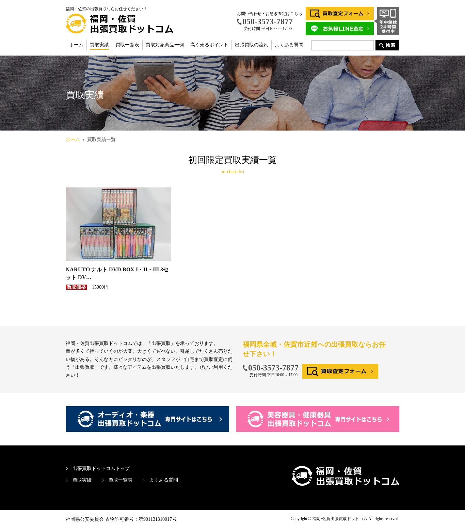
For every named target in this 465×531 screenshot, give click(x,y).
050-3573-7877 (273, 367)
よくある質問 (289, 44)
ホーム (76, 44)
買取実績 (99, 44)
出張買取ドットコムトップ (101, 468)
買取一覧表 (127, 44)
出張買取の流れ (251, 44)
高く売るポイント (209, 44)
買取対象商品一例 (165, 44)
